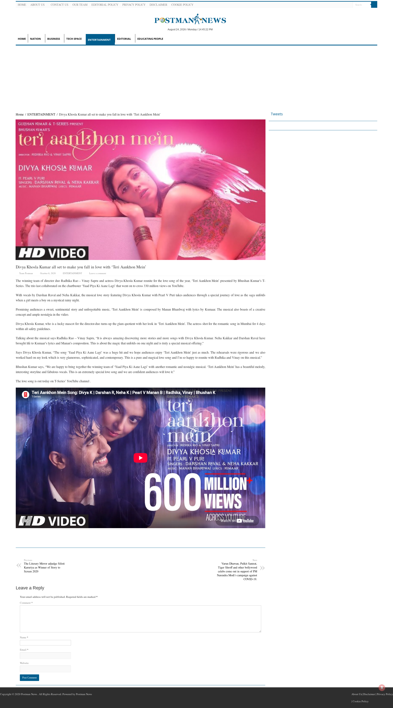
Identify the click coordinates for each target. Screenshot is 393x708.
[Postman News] (187, 19)
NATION (35, 39)
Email (24, 649)
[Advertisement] (196, 76)
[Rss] (330, 4)
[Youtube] (344, 4)
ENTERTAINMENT (99, 40)
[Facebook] (334, 4)
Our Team (79, 5)
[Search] (374, 5)
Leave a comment (97, 273)
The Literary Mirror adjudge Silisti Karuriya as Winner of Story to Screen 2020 (44, 565)
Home (22, 5)
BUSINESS (53, 39)
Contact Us (59, 5)
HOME (22, 39)
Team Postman (26, 273)
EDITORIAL (124, 39)
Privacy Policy (134, 5)
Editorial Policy (104, 5)
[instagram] (349, 4)
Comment (26, 603)
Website (24, 663)
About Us (37, 5)
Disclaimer (158, 5)
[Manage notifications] (382, 687)
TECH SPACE (74, 39)
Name (24, 637)
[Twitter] (339, 4)
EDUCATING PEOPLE (150, 39)
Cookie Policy (182, 5)
